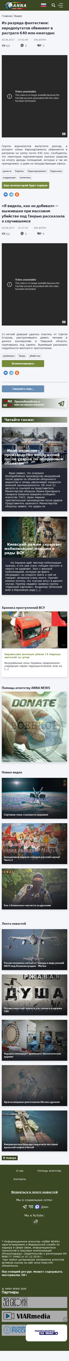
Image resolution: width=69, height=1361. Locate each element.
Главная (7, 15)
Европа (19, 171)
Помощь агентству (49, 1170)
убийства (35, 355)
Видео (18, 15)
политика (25, 177)
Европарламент (37, 171)
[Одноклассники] (17, 194)
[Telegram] (11, 194)
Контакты (20, 1179)
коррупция (9, 177)
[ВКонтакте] (6, 194)
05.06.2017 (15, 39)
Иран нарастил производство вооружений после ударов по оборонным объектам (33, 456)
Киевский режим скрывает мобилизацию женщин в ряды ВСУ (33, 548)
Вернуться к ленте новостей (34, 1192)
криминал (9, 355)
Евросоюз (56, 171)
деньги (7, 171)
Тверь (22, 355)
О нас (19, 1170)
